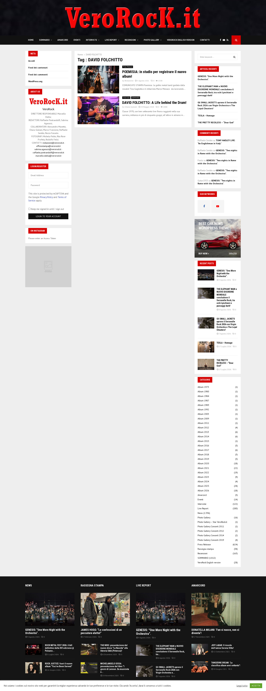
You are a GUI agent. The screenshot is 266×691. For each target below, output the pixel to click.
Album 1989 (203, 405)
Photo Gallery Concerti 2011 (211, 526)
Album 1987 (203, 400)
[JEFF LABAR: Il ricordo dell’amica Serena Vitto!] (199, 649)
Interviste (91, 40)
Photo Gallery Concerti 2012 (211, 531)
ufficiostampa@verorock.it (48, 146)
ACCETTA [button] (256, 685)
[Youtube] (225, 40)
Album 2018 (203, 454)
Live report (143, 585)
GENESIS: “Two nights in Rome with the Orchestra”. (217, 152)
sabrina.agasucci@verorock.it (47, 149)
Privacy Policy (46, 197)
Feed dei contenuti (38, 67)
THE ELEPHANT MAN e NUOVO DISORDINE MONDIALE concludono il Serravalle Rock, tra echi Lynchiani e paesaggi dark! (216, 91)
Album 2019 (203, 459)
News (200, 513)
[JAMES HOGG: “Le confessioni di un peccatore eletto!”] (105, 609)
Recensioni (130, 40)
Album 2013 (203, 432)
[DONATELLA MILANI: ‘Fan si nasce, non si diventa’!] (216, 609)
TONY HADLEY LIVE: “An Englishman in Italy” (216, 142)
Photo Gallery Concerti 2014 (211, 535)
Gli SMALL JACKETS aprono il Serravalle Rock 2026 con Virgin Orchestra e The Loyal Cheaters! (217, 105)
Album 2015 (203, 441)
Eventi (77, 40)
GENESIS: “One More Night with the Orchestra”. (226, 273)
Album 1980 (203, 391)
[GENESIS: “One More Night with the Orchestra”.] (206, 274)
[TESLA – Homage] (206, 347)
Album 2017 (203, 450)
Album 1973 (203, 387)
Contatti (205, 40)
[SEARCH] (234, 57)
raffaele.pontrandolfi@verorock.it (48, 152)
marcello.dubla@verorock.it (48, 155)
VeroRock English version (180, 40)
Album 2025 (203, 486)
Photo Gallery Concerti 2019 (211, 540)
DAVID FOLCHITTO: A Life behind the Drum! (154, 102)
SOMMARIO (44, 40)
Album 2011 (203, 423)
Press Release (127, 67)
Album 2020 (203, 463)
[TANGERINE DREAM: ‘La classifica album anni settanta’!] (199, 666)
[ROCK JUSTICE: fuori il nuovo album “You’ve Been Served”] (33, 667)
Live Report (111, 40)
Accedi (31, 60)
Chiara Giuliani (131, 107)
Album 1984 (203, 396)
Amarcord (62, 40)
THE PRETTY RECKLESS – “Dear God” (216, 122)
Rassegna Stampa (92, 585)
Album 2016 (203, 445)
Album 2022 (203, 472)
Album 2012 (203, 427)
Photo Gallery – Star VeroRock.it (212, 522)
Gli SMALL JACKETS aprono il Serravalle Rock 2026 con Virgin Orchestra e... (169, 670)
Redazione (129, 80)
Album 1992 (203, 409)
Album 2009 (203, 418)
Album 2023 (203, 477)
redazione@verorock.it (53, 142)
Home (31, 40)
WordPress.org (35, 81)
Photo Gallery (151, 40)
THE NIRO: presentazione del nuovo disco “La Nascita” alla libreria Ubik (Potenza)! (114, 648)
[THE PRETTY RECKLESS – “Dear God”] (206, 364)
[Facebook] (221, 40)
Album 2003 (203, 414)
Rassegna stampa (206, 549)
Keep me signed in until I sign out (47, 209)
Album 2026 (203, 490)
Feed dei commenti (38, 74)
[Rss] (228, 40)
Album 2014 (203, 436)
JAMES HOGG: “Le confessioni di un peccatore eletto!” (101, 631)
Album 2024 (203, 481)
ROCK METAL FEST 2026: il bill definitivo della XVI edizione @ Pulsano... (59, 648)
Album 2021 (203, 468)
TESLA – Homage (206, 115)
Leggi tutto (242, 685)
